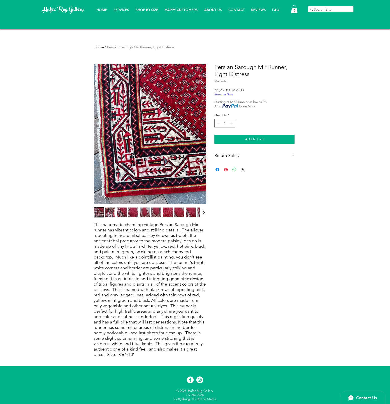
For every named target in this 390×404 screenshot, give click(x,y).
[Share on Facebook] (217, 169)
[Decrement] (218, 123)
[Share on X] (243, 169)
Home (99, 47)
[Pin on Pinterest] (226, 169)
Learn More (247, 106)
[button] (294, 9)
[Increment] (231, 123)
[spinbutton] (225, 123)
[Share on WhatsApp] (234, 169)
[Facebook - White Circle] (190, 379)
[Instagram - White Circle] (199, 379)
